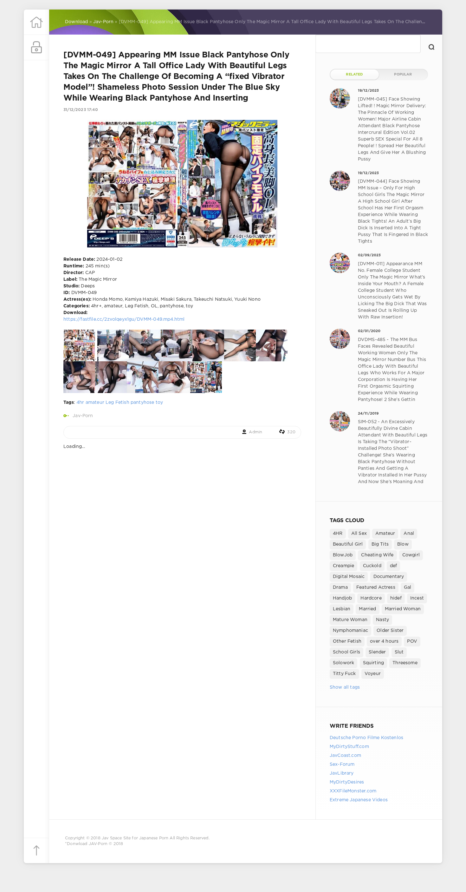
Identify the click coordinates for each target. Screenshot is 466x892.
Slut (399, 652)
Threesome (404, 663)
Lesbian (341, 609)
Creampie (343, 566)
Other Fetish (347, 641)
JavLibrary (342, 773)
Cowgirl (411, 555)
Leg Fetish (117, 402)
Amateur (385, 533)
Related (354, 74)
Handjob (342, 598)
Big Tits (380, 544)
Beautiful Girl (348, 544)
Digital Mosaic (349, 577)
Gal (407, 587)
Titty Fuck (344, 674)
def (393, 566)
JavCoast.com (345, 756)
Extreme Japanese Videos (359, 800)
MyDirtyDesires (347, 782)
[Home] (36, 22)
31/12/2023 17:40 (80, 110)
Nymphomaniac (350, 631)
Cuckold (372, 566)
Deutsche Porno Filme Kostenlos (366, 738)
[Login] (36, 47)
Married (367, 609)
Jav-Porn (83, 416)
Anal (409, 533)
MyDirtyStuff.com (349, 747)
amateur (95, 402)
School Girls (346, 652)
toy (159, 402)
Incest (417, 598)
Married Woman (403, 609)
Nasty (382, 620)
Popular (403, 74)
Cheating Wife (377, 555)
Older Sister (390, 631)
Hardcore (370, 598)
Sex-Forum (342, 764)
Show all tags (345, 687)
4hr (80, 402)
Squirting (373, 663)
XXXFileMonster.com (353, 791)
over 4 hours (384, 641)
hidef (396, 598)
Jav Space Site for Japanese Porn (135, 838)
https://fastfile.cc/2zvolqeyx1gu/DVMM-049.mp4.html (123, 319)
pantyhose (142, 402)
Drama (340, 587)
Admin (255, 432)
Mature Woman (350, 620)
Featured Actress (375, 587)
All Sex (359, 533)
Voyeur (373, 674)
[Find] (431, 47)
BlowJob (343, 555)
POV (412, 641)
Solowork (343, 663)
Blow (403, 544)
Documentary (388, 577)
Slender (377, 652)
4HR (338, 533)
